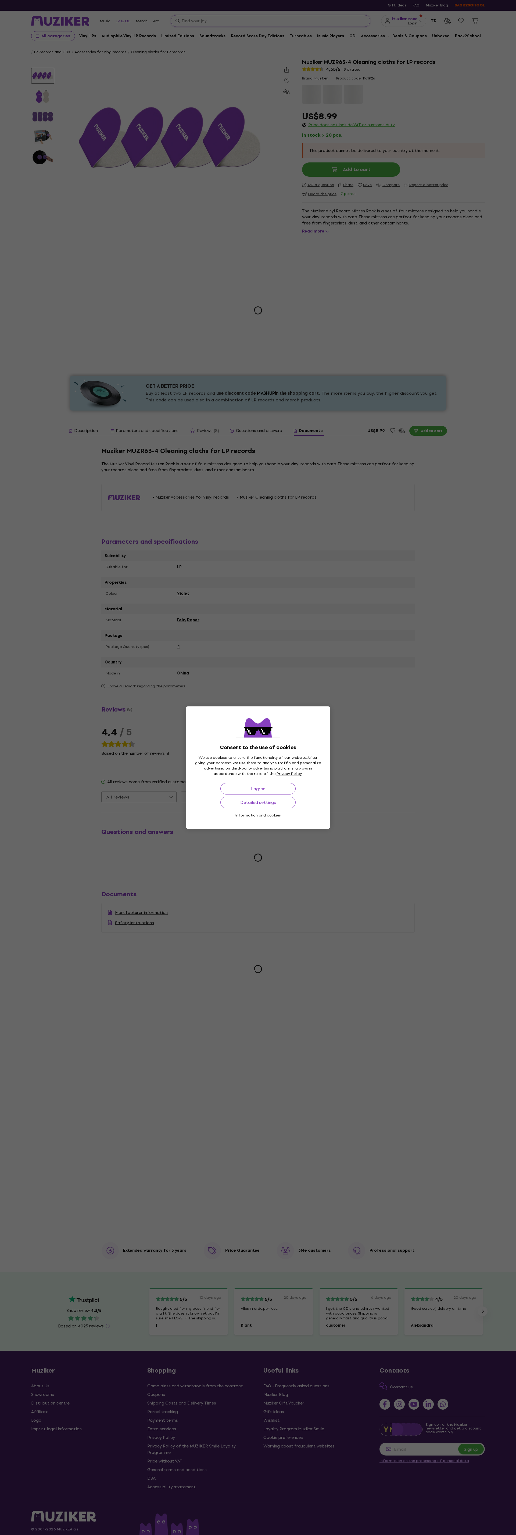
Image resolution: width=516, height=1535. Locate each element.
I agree (258, 788)
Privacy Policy (289, 774)
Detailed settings (258, 802)
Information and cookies (258, 815)
